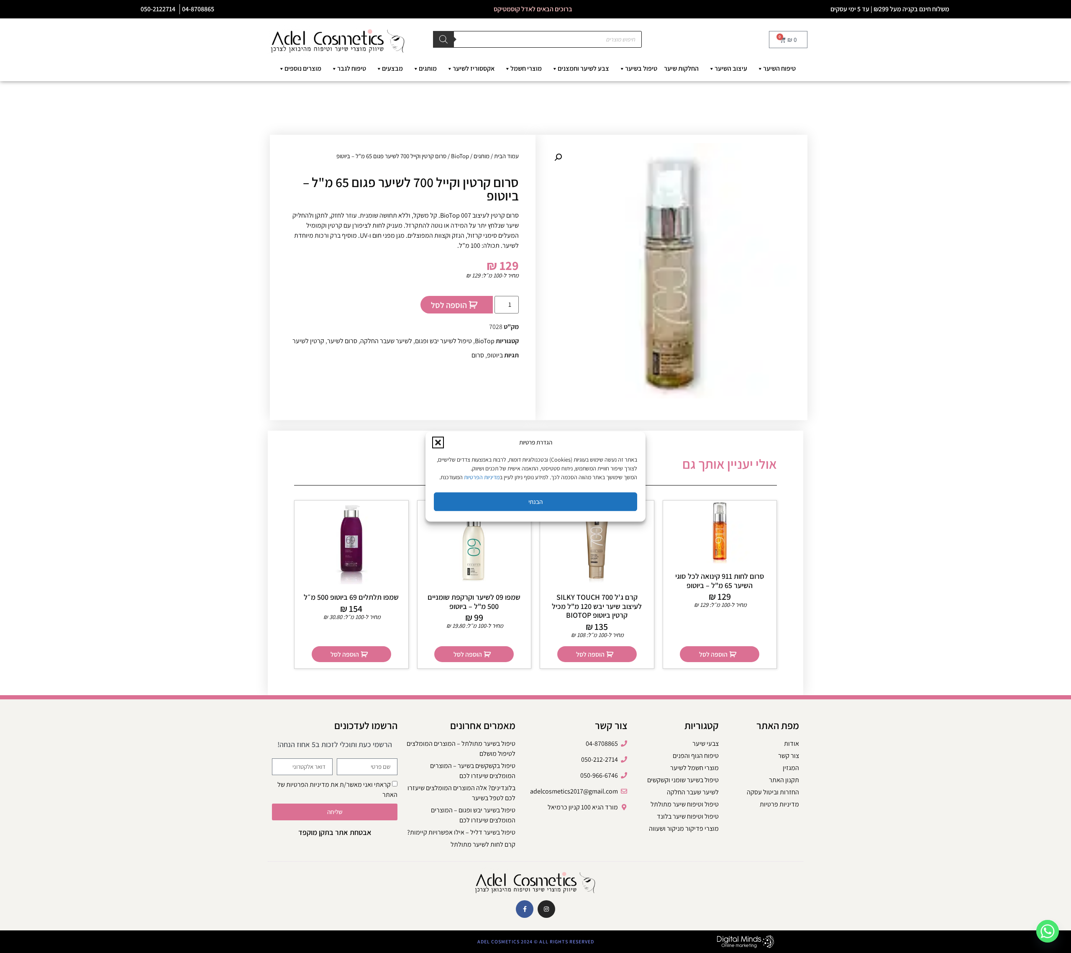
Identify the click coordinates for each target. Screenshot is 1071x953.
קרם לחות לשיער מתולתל (483, 844)
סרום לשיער (342, 341)
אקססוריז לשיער (474, 68)
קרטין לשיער (308, 341)
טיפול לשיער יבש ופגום (443, 341)
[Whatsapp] (1047, 931)
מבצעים (392, 68)
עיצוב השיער (731, 68)
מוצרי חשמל (526, 68)
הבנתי (535, 502)
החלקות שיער (681, 68)
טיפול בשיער (641, 68)
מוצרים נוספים (302, 68)
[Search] (443, 39)
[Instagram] (546, 909)
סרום (477, 355)
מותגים (428, 68)
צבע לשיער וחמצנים (583, 68)
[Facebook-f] (524, 909)
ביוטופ (495, 355)
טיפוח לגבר (351, 68)
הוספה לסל (449, 305)
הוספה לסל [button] (713, 654)
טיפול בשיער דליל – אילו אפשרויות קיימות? (461, 832)
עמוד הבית (506, 156)
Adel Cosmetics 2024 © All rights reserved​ (535, 941)
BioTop (460, 156)
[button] (438, 442)
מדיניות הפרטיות (482, 477)
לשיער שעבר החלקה (386, 341)
